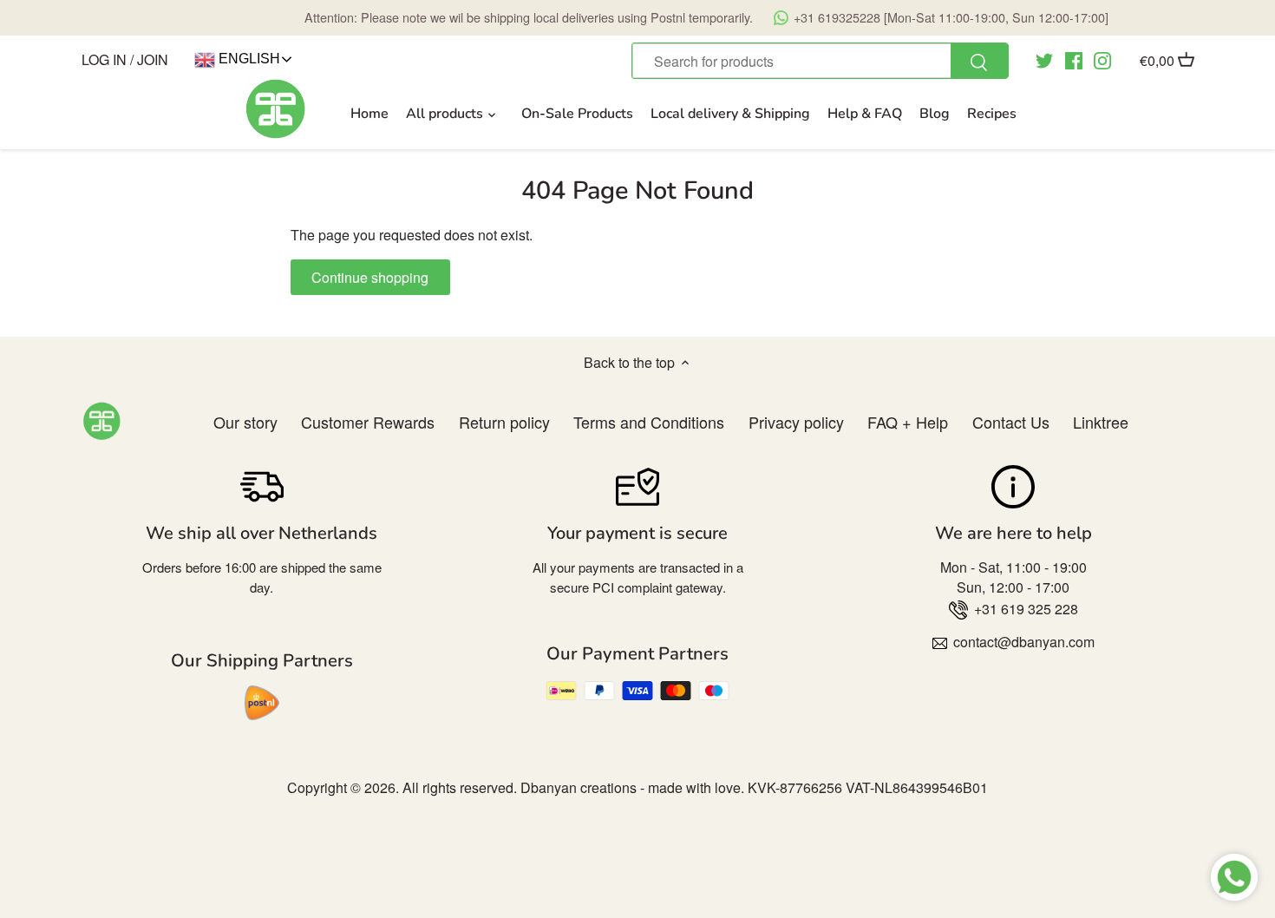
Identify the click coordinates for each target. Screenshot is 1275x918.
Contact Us (1010, 421)
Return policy (504, 421)
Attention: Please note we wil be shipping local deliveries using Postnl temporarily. (706, 17)
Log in (104, 59)
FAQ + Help (907, 421)
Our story (245, 421)
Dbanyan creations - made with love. (632, 787)
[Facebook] (1073, 59)
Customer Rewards (368, 421)
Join (152, 59)
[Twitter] (1044, 59)
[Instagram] (1102, 59)
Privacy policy (796, 421)
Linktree (1100, 421)
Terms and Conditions (648, 421)
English (247, 58)
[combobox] (819, 60)
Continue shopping (369, 277)
